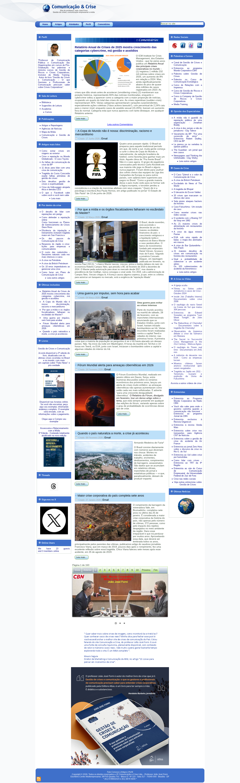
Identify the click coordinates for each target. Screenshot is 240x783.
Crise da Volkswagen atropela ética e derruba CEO (56, 188)
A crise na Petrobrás (51, 260)
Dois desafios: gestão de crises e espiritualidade (56, 182)
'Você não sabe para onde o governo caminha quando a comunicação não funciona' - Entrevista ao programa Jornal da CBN (188, 411)
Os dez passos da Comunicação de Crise (56, 239)
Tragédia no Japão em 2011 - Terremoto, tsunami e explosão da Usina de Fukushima (188, 375)
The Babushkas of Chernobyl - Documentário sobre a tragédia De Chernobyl (188, 325)
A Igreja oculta (180, 285)
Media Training (181, 104)
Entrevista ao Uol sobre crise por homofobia (188, 456)
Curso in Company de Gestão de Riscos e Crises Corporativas (188, 98)
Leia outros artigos (55, 278)
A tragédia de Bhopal (183, 189)
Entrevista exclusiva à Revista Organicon (188, 420)
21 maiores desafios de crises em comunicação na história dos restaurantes (188, 253)
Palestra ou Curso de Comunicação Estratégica (188, 80)
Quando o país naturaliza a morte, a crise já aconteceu (113, 433)
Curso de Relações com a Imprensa (188, 86)
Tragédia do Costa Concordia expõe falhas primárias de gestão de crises (56, 176)
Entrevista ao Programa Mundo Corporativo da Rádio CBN (188, 401)
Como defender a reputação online (56, 218)
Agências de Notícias (52, 128)
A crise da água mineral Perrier (188, 233)
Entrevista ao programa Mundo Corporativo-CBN (188, 69)
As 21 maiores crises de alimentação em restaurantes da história (188, 226)
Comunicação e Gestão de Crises (56, 136)
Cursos (48, 112)
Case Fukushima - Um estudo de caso (188, 208)
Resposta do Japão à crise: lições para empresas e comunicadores (56, 246)
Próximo (146, 570)
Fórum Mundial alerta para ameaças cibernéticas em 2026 (115, 365)
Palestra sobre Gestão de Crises (188, 75)
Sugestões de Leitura (52, 105)
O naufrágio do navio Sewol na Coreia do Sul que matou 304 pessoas (188, 307)
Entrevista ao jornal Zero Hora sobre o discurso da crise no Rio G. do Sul (188, 449)
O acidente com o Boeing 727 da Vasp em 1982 (188, 219)
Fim (156, 570)
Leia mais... (81, 118)
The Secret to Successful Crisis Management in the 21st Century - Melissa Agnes (188, 341)
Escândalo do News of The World (188, 184)
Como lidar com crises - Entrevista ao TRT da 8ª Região (188, 462)
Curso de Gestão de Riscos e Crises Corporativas (188, 92)
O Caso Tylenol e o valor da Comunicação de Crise (188, 175)
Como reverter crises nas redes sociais (188, 213)
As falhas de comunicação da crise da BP (56, 163)
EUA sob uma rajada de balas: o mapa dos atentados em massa (188, 239)
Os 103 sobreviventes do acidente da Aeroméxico (188, 267)
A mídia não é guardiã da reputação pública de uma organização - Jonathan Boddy (188, 121)
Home (45, 24)
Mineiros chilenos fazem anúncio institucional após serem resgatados (188, 366)
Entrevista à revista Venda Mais (188, 426)
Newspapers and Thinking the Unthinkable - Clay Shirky (188, 156)
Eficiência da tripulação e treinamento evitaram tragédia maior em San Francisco (56, 233)
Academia (46, 109)
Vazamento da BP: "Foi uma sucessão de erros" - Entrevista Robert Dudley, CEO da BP (188, 137)
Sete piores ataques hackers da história (188, 202)
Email (104, 138)
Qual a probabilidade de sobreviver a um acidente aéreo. (188, 261)
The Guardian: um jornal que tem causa (188, 151)
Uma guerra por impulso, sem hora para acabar (108, 293)
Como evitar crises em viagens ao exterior (56, 152)
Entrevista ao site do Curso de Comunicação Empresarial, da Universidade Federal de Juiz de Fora (188, 472)
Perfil (88, 24)
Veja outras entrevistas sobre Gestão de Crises (188, 483)
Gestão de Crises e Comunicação (54, 348)
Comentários (104, 24)
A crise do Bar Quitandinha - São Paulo (188, 246)
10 (137, 570)
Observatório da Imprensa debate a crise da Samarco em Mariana (188, 333)
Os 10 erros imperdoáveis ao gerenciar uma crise (56, 267)
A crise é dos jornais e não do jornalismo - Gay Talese (188, 129)
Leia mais (55, 198)
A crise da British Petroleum (55, 263)
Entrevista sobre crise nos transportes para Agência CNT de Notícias (188, 433)
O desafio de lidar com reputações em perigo (56, 212)
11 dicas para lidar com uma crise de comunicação (56, 169)
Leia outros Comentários (120, 124)
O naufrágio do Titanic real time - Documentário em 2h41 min (188, 349)
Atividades (74, 24)
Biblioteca (46, 102)
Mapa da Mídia (49, 132)
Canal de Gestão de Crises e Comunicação (188, 63)
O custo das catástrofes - (56, 252)
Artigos (58, 24)
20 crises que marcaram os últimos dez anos (188, 196)
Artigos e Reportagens (52, 125)
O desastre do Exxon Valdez (187, 192)
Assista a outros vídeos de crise (186, 383)
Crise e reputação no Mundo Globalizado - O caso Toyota (56, 157)
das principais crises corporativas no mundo (150, 66)
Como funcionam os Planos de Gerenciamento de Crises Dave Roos (56, 224)
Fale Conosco (113, 772)
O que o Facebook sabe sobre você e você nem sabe (56, 194)
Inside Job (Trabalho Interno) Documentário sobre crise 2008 (188, 299)
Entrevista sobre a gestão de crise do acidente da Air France (188, 441)
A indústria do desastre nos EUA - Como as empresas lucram (188, 357)
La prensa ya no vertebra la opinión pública (188, 145)
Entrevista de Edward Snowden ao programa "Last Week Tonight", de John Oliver (188, 316)
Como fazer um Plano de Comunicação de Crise (56, 273)
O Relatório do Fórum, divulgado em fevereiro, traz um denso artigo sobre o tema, (140, 398)
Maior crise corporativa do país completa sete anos (111, 495)
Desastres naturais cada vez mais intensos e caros (56, 255)
